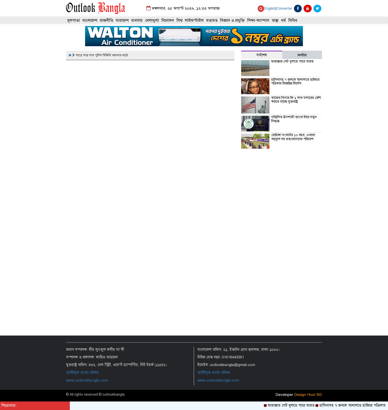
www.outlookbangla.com (87, 380)
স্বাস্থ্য (275, 20)
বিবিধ (292, 20)
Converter (284, 8)
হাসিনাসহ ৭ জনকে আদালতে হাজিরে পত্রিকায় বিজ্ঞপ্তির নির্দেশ (295, 81)
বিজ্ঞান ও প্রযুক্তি (232, 20)
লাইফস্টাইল (194, 20)
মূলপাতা (73, 20)
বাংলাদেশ (89, 20)
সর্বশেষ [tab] (261, 55)
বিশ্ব (179, 20)
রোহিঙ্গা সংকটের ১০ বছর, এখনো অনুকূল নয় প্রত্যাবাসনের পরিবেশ (293, 137)
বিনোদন (167, 20)
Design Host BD (308, 394)
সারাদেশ (122, 20)
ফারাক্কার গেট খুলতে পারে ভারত (292, 61)
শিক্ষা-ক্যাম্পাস (258, 20)
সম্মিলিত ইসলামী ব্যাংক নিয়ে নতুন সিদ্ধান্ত (294, 119)
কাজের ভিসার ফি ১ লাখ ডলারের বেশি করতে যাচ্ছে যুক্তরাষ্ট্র (296, 100)
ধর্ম (283, 20)
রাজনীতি (106, 20)
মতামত (212, 20)
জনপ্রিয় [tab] (302, 55)
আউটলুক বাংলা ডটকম (82, 372)
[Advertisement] (281, 296)
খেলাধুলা (152, 20)
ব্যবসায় (137, 20)
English (269, 8)
